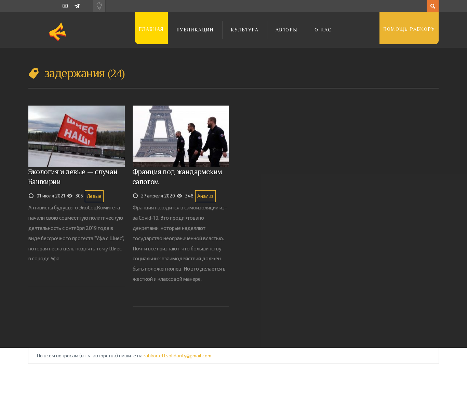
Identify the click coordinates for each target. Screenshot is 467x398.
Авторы (286, 29)
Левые (94, 196)
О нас (323, 29)
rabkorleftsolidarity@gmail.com (177, 355)
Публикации (195, 29)
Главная (151, 29)
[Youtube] (65, 6)
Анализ (205, 196)
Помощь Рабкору (409, 29)
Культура (244, 29)
